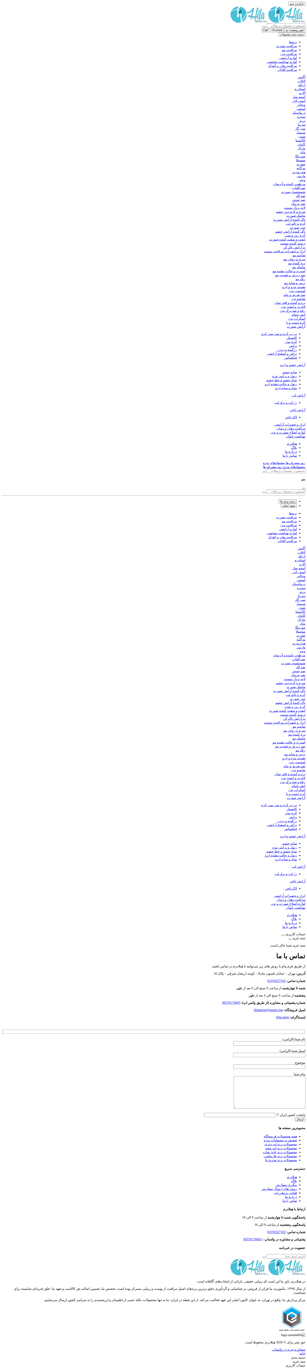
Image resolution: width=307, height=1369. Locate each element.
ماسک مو (298, 267)
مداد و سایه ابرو (286, 388)
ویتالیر (301, 105)
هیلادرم (292, 443)
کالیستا (300, 140)
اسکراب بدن (296, 318)
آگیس (301, 77)
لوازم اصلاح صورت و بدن (288, 432)
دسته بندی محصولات (292, 34)
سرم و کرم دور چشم (290, 211)
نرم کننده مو (296, 263)
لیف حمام (298, 314)
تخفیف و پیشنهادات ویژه (280, 1140)
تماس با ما (290, 455)
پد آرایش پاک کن (294, 247)
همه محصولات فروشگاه (280, 1136)
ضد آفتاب (298, 188)
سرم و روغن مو (294, 259)
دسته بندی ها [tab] (287, 501)
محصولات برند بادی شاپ (280, 1152)
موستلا (300, 160)
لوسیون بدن (297, 291)
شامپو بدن (298, 299)
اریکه (301, 85)
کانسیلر (292, 338)
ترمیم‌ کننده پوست (292, 243)
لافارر (301, 81)
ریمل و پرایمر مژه (284, 376)
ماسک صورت (296, 215)
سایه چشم (289, 372)
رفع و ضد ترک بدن (292, 310)
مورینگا (300, 156)
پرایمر (293, 345)
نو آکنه (301, 168)
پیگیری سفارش (286, 1185)
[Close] (303, 488)
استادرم (299, 89)
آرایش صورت (296, 326)
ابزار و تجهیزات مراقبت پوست (284, 251)
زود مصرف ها (295, 463)
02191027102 (276, 981)
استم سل (298, 97)
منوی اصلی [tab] (288, 505)
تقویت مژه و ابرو (293, 287)
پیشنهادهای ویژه (274, 463)
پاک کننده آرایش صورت (289, 219)
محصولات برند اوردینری (280, 1144)
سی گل (300, 128)
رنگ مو (300, 279)
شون (301, 136)
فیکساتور (290, 357)
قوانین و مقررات (285, 1193)
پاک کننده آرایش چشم (290, 231)
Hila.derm (282, 1017)
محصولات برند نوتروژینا (281, 1160)
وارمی (301, 176)
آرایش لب (298, 395)
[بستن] (283, 935)
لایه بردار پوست (294, 207)
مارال (301, 148)
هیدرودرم (298, 172)
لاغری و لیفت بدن (293, 306)
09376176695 (231, 1002)
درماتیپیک (298, 112)
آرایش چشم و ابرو (292, 365)
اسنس (301, 108)
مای (302, 152)
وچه (302, 180)
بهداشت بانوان (295, 436)
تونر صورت (297, 227)
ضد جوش (298, 200)
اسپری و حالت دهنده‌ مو (289, 271)
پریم (302, 120)
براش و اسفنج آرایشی (282, 353)
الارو (302, 93)
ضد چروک (298, 204)
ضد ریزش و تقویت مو (290, 275)
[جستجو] (264, 26)
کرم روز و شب (294, 235)
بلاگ (294, 447)
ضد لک (300, 196)
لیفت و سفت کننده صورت (287, 239)
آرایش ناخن (297, 410)
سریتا (301, 124)
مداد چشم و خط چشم (281, 380)
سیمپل (300, 132)
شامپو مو (299, 255)
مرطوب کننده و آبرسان (289, 184)
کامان (301, 144)
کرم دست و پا (295, 322)
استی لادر (298, 101)
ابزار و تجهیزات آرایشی (289, 424)
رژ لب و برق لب (286, 402)
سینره (301, 116)
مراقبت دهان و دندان (291, 428)
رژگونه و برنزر (287, 349)
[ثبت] (264, 1257)
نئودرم (301, 164)
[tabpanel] (153, 710)
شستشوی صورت (293, 192)
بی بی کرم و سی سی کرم (279, 334)
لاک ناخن (291, 417)
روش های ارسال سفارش (279, 1189)
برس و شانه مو (294, 283)
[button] (302, 1353)
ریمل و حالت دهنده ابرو (281, 384)
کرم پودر (291, 342)
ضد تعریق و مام (294, 295)
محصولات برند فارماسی (280, 1156)
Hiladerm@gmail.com (268, 1010)
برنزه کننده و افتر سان (289, 303)
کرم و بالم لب (295, 223)
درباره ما (291, 451)
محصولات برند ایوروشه (281, 1148)
